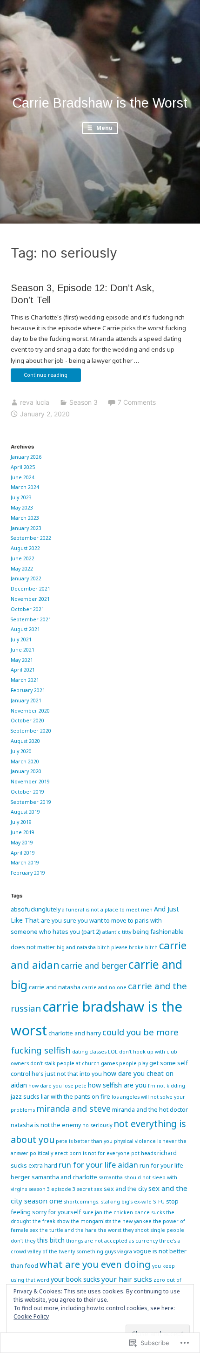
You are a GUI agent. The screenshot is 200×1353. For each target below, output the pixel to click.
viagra (124, 1251)
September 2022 (31, 538)
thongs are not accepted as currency (112, 1240)
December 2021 (30, 588)
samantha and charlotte (64, 1177)
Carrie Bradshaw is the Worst (100, 102)
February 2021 (28, 690)
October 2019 (27, 792)
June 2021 (22, 649)
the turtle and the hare (68, 1230)
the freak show (51, 1221)
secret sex (89, 1189)
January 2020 (26, 771)
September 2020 (31, 730)
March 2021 (25, 680)
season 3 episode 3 (51, 1189)
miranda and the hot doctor (150, 1109)
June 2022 (22, 558)
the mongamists (91, 1221)
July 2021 (21, 639)
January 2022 (26, 578)
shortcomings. (82, 1201)
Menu (104, 127)
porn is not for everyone (99, 1153)
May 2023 (22, 507)
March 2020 (25, 761)
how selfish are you (117, 1085)
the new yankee (132, 1221)
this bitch (51, 1240)
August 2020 (25, 741)
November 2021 (30, 599)
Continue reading (39, 376)
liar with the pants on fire (75, 1096)
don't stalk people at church (65, 1063)
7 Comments (137, 402)
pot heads (143, 1153)
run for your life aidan (98, 1164)
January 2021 (26, 700)
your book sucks (75, 1279)
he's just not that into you (67, 1073)
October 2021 (27, 609)
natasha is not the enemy (46, 1125)
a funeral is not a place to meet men (107, 909)
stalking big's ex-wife (126, 1201)
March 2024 (25, 487)
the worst (109, 1230)
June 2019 (22, 832)
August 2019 (25, 812)
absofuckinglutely (35, 909)
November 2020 (30, 710)
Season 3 (83, 402)
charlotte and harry (74, 1033)
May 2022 (22, 568)
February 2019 (28, 873)
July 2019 (21, 822)
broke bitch (143, 947)
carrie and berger (94, 965)
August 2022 (25, 548)
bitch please (112, 947)
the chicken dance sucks (134, 1212)
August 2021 (25, 629)
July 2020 (21, 751)
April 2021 (23, 669)
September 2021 (31, 619)
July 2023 (21, 497)
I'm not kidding (166, 1085)
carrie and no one (104, 987)
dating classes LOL (95, 1051)
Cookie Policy (31, 1316)
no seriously (97, 1125)
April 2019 (23, 853)
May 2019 (22, 842)
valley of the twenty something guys (71, 1251)
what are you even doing (95, 1264)
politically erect (49, 1153)
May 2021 (22, 660)
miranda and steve (73, 1108)
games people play (124, 1063)
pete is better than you (84, 1141)
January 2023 (26, 528)
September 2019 (31, 802)
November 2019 (30, 781)
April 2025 (23, 467)
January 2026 (26, 457)
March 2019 (25, 862)
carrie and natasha (54, 987)
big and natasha (76, 947)
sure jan (92, 1212)
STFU (159, 1201)
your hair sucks (126, 1279)
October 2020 (27, 720)
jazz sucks (25, 1096)
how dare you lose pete (57, 1085)
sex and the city (125, 1188)
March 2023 (25, 518)
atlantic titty (116, 932)
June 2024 (22, 477)
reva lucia (34, 402)
